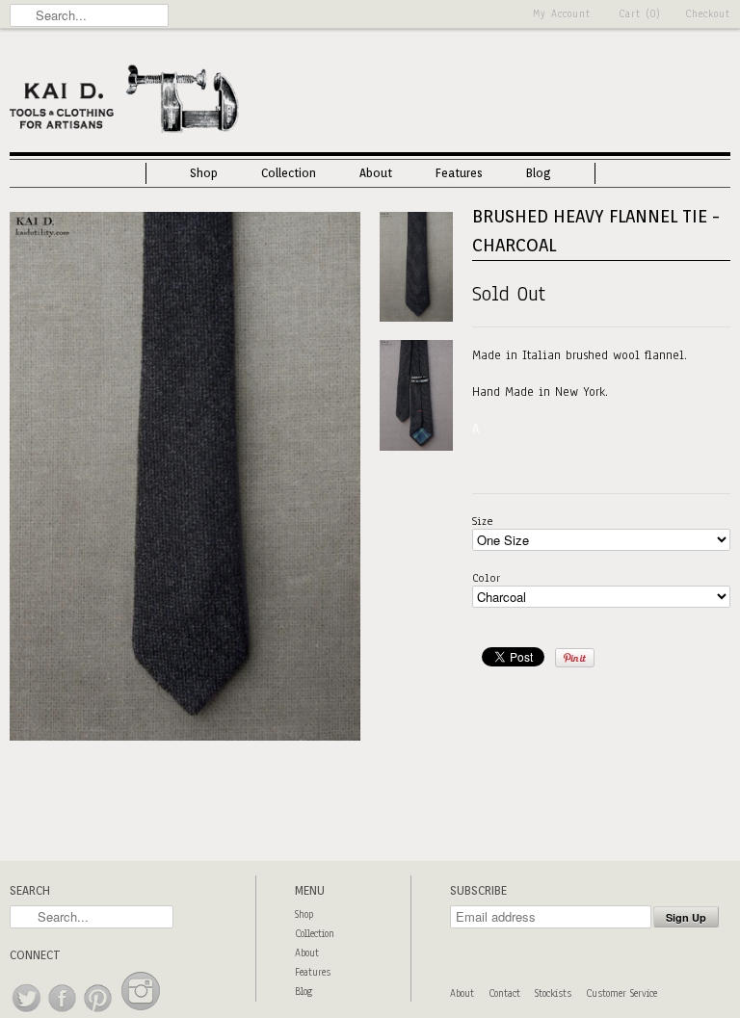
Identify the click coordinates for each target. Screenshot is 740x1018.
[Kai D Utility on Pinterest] (99, 1012)
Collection (288, 173)
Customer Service (621, 993)
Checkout (707, 14)
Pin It (575, 657)
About (375, 173)
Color (486, 578)
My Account (562, 14)
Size (482, 521)
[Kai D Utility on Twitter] (27, 1012)
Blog (538, 173)
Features (459, 173)
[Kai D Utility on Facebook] (63, 1012)
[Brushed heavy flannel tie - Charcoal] (185, 736)
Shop (204, 173)
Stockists (553, 993)
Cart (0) (640, 14)
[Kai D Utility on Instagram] (141, 1012)
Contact (504, 993)
